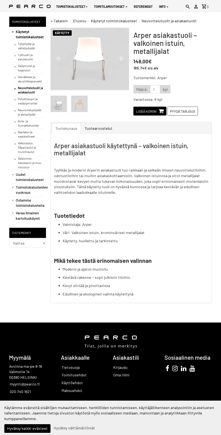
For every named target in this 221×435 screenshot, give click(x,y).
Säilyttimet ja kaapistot (26, 68)
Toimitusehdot (74, 374)
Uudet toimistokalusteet (30, 177)
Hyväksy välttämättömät (74, 427)
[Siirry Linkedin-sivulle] (183, 368)
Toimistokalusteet (70, 6)
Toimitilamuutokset (109, 6)
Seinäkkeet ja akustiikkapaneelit (30, 79)
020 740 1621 (20, 391)
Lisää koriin (146, 111)
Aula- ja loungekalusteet (28, 123)
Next (121, 59)
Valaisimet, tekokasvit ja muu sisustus (29, 163)
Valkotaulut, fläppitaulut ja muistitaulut (27, 147)
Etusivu (79, 20)
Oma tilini (121, 374)
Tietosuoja (71, 367)
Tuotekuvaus (66, 128)
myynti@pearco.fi (25, 384)
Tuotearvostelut (98, 128)
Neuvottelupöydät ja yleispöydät (29, 112)
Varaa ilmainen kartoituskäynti (28, 215)
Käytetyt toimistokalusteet (30, 34)
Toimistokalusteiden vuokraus (30, 189)
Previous (58, 59)
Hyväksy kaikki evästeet (27, 428)
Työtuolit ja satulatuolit (25, 57)
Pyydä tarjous (182, 111)
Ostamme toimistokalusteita (30, 202)
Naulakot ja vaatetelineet (26, 134)
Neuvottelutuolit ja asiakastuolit (30, 90)
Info (162, 6)
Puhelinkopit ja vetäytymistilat (28, 101)
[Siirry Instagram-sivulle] (175, 368)
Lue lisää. (46, 418)
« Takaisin (59, 20)
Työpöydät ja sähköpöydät (26, 46)
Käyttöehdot (72, 382)
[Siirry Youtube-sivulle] (192, 368)
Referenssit (143, 6)
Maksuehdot (72, 390)
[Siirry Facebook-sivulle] (167, 368)
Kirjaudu (120, 367)
